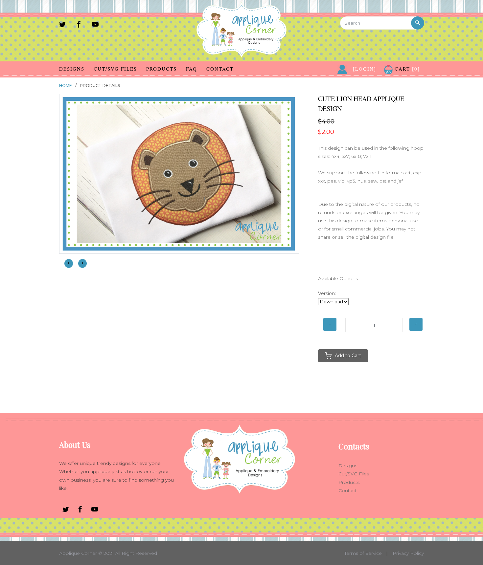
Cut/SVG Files (115, 68)
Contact (220, 68)
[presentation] (68, 263)
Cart (406, 68)
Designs (71, 68)
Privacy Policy (408, 553)
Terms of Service (363, 553)
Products (161, 68)
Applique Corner (78, 553)
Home (65, 85)
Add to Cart (348, 356)
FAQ (191, 68)
